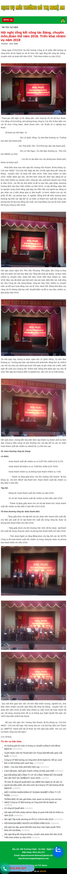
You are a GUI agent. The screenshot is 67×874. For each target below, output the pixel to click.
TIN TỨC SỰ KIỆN (10, 27)
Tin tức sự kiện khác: (11, 741)
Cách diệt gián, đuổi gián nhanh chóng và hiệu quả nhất (29, 771)
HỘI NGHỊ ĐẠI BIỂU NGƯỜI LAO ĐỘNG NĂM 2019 (27, 823)
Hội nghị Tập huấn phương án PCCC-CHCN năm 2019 (29, 819)
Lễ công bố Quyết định (14, 808)
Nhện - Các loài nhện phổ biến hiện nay (22, 767)
